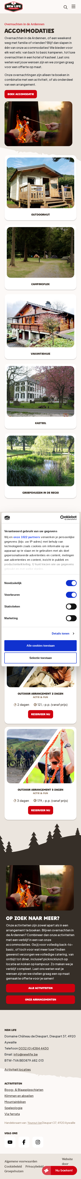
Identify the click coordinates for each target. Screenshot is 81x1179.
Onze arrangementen (40, 999)
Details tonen (60, 633)
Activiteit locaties (18, 1069)
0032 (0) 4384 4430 (33, 1048)
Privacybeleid (34, 1166)
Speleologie (13, 1108)
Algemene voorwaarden (21, 1161)
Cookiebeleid (13, 1166)
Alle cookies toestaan (41, 645)
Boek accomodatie (21, 94)
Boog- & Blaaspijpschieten (24, 1090)
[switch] (71, 595)
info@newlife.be (26, 1054)
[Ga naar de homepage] (14, 6)
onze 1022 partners (26, 537)
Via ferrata (12, 1114)
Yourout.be (35, 1122)
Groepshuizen (14, 1171)
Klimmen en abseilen (19, 1096)
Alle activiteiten (40, 988)
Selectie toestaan (40, 657)
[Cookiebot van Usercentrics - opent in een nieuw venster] (60, 517)
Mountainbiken (15, 1102)
